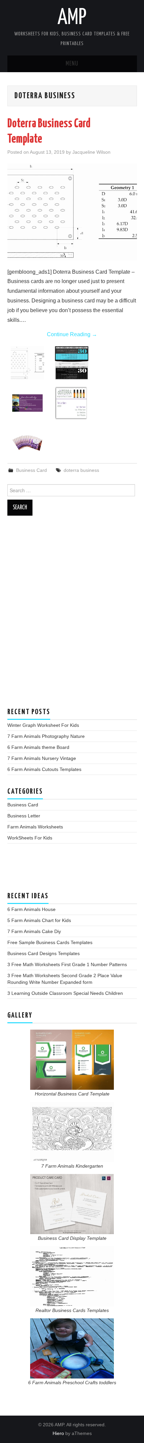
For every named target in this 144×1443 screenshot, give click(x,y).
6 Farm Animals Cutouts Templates (44, 769)
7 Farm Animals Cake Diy (34, 931)
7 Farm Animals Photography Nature (46, 736)
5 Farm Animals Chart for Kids (39, 920)
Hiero (58, 1433)
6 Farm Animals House (31, 909)
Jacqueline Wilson (91, 152)
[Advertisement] (72, 615)
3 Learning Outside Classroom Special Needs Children (65, 993)
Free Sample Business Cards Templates (49, 942)
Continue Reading (72, 334)
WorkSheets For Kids (29, 837)
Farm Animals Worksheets (35, 826)
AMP (72, 18)
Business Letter (23, 815)
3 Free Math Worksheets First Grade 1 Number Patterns (67, 964)
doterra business (81, 470)
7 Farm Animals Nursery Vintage (41, 758)
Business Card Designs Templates (43, 953)
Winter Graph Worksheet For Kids (43, 725)
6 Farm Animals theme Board (38, 747)
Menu (72, 64)
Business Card (31, 470)
